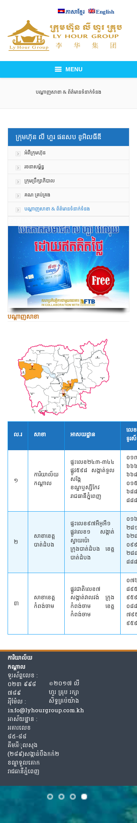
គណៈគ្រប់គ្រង (37, 195)
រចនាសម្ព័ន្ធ (34, 167)
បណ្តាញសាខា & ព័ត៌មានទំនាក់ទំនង (57, 209)
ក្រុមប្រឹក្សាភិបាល (39, 181)
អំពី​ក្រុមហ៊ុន (35, 152)
